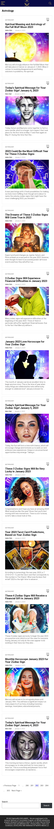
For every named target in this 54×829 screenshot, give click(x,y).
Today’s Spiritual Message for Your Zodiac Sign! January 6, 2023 (25, 89)
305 (8, 790)
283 (41, 785)
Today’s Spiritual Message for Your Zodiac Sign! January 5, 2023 (25, 406)
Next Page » (17, 790)
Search (5, 802)
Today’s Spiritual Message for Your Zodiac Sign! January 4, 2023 (25, 724)
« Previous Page (9, 785)
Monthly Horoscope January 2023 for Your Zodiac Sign (26, 660)
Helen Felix (8, 30)
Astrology (9, 20)
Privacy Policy (35, 824)
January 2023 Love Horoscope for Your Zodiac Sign (24, 343)
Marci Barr (8, 94)
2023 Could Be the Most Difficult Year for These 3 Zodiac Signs (26, 152)
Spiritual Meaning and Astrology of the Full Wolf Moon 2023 (25, 26)
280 (27, 785)
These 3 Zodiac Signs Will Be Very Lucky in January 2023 (25, 470)
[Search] (50, 3)
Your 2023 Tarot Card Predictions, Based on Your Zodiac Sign (24, 533)
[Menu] (3, 3)
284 (46, 785)
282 (36, 785)
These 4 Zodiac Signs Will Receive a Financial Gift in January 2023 (26, 597)
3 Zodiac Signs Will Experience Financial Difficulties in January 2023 (26, 280)
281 (32, 785)
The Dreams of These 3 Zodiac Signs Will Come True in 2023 (26, 216)
